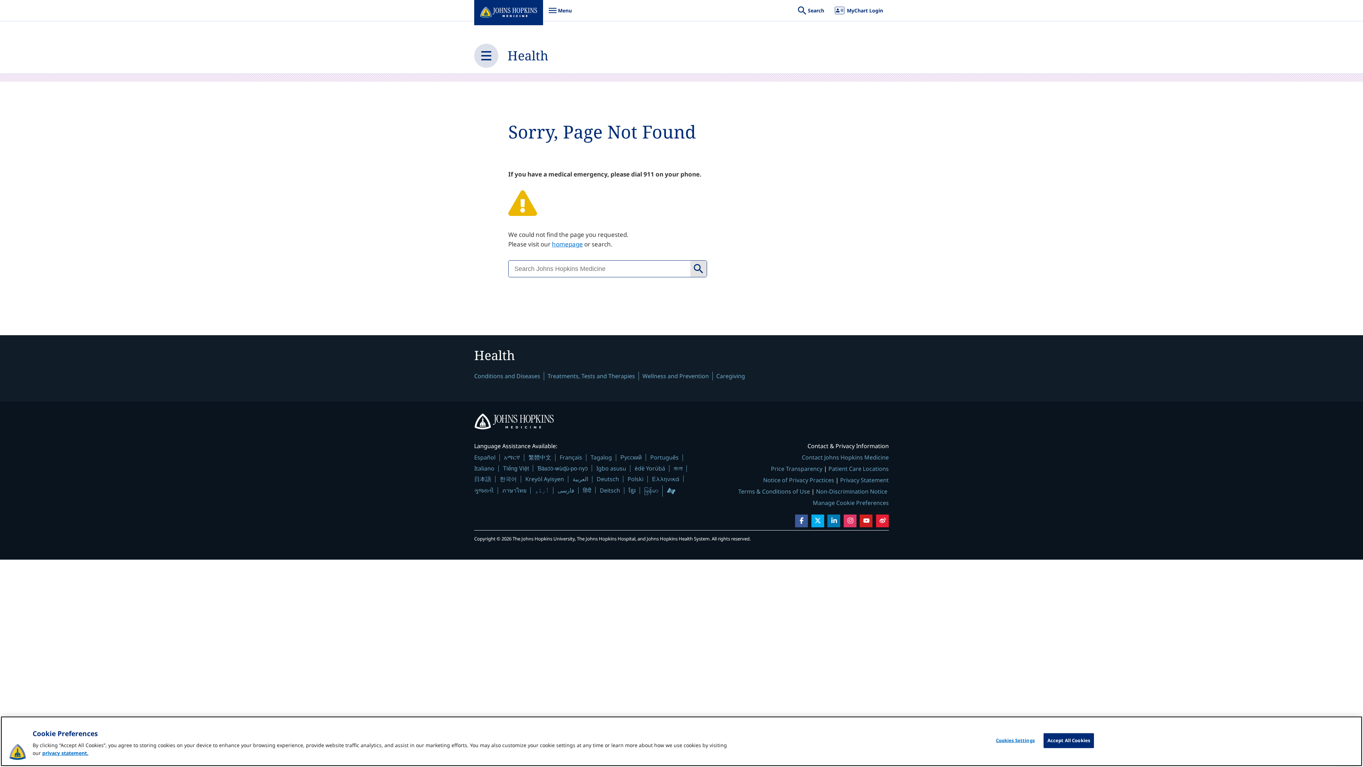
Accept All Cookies (1068, 740)
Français (571, 457)
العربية (580, 479)
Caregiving (730, 376)
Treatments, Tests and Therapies (591, 376)
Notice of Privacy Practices (798, 480)
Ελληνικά (665, 479)
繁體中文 (540, 457)
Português (664, 457)
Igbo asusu (611, 468)
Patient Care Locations (858, 469)
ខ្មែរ (632, 490)
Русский (631, 457)
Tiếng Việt (516, 468)
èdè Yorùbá (650, 468)
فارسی (566, 490)
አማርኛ (512, 457)
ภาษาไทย (514, 490)
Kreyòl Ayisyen (544, 479)
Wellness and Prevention (675, 376)
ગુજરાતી (484, 490)
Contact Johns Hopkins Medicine (845, 457)
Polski (636, 479)
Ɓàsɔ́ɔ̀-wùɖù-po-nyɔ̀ (562, 468)
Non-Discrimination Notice (851, 491)
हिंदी (587, 490)
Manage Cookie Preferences (851, 503)
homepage (567, 244)
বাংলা (678, 468)
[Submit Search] (698, 269)
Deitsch (610, 490)
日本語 (482, 479)
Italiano (484, 468)
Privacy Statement (864, 480)
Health (528, 55)
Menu (560, 14)
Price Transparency (796, 469)
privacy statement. (65, 753)
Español (485, 457)
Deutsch (608, 479)
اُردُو (542, 490)
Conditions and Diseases (507, 376)
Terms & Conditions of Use (774, 491)
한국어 (508, 479)
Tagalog (601, 457)
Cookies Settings (1015, 740)
